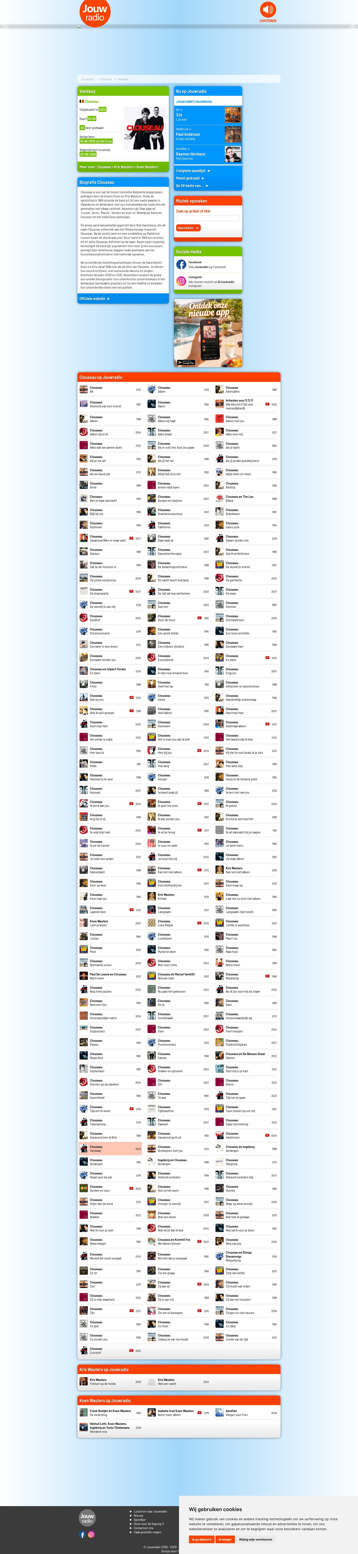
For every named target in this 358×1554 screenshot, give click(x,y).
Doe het (164, 604)
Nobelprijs (232, 976)
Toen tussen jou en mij (240, 1109)
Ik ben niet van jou (237, 790)
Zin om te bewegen (170, 1311)
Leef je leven (99, 923)
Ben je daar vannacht (103, 498)
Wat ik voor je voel (101, 1228)
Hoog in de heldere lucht (241, 777)
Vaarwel (164, 1122)
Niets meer (233, 963)
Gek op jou (97, 697)
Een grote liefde (168, 631)
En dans (232, 658)
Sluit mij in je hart (237, 1069)
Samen (164, 1056)
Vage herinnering (237, 1122)
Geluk (164, 697)
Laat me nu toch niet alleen (243, 896)
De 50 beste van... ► (192, 185)
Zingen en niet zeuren (240, 1311)
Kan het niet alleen (170, 870)
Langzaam (164, 910)
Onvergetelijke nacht (103, 1016)
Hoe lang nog (234, 764)
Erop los (232, 671)
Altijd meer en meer (238, 472)
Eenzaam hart (234, 644)
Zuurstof (96, 1350)
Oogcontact (97, 1029)
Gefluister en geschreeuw (242, 684)
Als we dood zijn (100, 472)
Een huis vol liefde (237, 631)
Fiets (96, 684)
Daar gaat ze (165, 538)
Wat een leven (167, 1215)
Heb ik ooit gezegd (102, 711)
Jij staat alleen (235, 857)
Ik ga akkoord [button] (201, 1539)
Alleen (96, 419)
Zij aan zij (164, 1284)
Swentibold (97, 1095)
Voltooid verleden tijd (239, 1175)
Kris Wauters (124, 166)
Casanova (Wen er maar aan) (108, 538)
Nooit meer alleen (176, 1413)
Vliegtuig (232, 1162)
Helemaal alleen (236, 724)
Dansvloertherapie (170, 551)
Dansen (96, 551)
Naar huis (232, 949)
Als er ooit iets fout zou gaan (176, 445)
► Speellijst (137, 1519)
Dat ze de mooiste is (103, 565)
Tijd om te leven (100, 1109)
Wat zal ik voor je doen (240, 1228)
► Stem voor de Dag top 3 (146, 1524)
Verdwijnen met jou (170, 1148)
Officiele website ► (95, 298)
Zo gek (96, 1324)
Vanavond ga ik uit (169, 1135)
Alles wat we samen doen (106, 445)
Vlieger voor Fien (237, 1413)
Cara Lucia (232, 525)
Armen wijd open (168, 485)
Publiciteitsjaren (236, 1042)
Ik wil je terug (166, 830)
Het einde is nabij (101, 737)
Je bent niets (234, 843)
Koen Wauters (147, 166)
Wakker (96, 1215)
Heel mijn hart (235, 711)
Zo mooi (164, 1324)
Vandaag (96, 1148)
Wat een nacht (167, 1381)
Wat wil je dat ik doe (170, 1228)
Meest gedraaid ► (190, 178)
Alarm (164, 404)
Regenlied (96, 1056)
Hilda (96, 764)
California (164, 525)
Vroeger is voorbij (169, 1202)
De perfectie (234, 578)
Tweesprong (98, 1122)
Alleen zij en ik (99, 432)
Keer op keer (98, 883)
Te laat (164, 1095)
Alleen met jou (235, 419)
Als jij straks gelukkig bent (242, 459)
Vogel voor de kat (101, 1175)
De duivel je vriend (238, 565)
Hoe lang (164, 764)
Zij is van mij (166, 1297)
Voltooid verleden (169, 1175)
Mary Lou (232, 936)
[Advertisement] (264, 148)
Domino (232, 604)
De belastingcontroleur (172, 565)
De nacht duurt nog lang (173, 578)
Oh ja (164, 1002)
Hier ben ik (97, 750)
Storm (232, 1082)
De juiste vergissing (103, 578)
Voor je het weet (168, 1188)
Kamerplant (97, 870)
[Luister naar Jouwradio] (268, 21)
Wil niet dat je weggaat (172, 1256)
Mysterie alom (167, 949)
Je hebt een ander (102, 857)
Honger (164, 777)
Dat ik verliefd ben (237, 551)
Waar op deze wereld (239, 1202)
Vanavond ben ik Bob (103, 1135)
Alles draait (165, 432)
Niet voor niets (167, 963)
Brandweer (233, 512)
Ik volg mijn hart (100, 830)
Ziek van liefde (235, 1271)
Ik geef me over (168, 803)
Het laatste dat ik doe (239, 737)
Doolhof (96, 618)
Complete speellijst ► (193, 170)
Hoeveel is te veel (101, 777)
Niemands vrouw (100, 963)
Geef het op (165, 684)
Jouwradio (87, 79)
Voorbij (232, 1188)
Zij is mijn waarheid (102, 1297)
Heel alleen (165, 711)
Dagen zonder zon (237, 538)
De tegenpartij (99, 591)
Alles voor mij (234, 432)
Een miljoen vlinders (171, 644)
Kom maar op (234, 883)
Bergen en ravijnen (170, 498)
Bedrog (232, 485)
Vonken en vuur (100, 1188)
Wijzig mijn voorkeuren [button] (255, 1539)
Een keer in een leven (104, 644)
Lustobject (165, 936)
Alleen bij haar (167, 419)
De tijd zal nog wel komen (174, 591)
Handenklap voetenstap (241, 697)
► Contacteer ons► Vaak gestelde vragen (145, 1530)
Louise (96, 936)
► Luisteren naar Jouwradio (148, 1511)
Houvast (96, 790)
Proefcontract (167, 1042)
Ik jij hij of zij (97, 817)
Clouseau (106, 79)
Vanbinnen (233, 1135)
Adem (164, 389)
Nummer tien (98, 1002)
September (97, 1069)
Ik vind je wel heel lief (239, 817)
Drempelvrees (235, 618)
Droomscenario (100, 631)
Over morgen (234, 1029)
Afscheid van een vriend (105, 404)
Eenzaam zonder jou (103, 658)
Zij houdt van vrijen (238, 1284)
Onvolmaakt (165, 1016)
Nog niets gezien (101, 989)
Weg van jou (233, 1241)
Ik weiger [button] (225, 1539)
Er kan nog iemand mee (173, 671)
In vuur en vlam (167, 843)
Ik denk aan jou (99, 803)
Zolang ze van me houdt (173, 1337)
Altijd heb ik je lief (169, 472)
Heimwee (164, 724)
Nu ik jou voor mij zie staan (243, 989)
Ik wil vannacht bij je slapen (243, 830)
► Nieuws (136, 1515)
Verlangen (96, 1162)
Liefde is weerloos (238, 923)
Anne (96, 485)
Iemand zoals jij (168, 790)
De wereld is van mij (102, 604)
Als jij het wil (166, 459)
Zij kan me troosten (238, 1297)
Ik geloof (232, 803)
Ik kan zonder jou (169, 817)
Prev (5, 26)
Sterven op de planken (104, 1082)
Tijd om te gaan (236, 1095)
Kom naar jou (98, 896)
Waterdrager (98, 1241)
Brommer (96, 525)
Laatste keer (98, 910)
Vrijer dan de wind (101, 1202)
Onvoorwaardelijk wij (239, 1016)
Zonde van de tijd (237, 1337)
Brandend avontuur (170, 512)
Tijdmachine (166, 1109)
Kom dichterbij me (170, 883)
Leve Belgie (165, 923)
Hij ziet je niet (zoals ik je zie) (244, 750)
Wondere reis (110, 1427)
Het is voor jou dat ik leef (174, 737)
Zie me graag (166, 1271)
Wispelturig (239, 1256)
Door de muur (166, 618)
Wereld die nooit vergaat (105, 1256)
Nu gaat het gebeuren (172, 989)
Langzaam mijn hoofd (239, 910)
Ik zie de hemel (99, 843)
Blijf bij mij (96, 512)
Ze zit (96, 1271)
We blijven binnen (174, 1241)
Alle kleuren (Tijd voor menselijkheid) (239, 404)
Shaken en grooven (170, 1069)
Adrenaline (233, 389)
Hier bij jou (165, 750)
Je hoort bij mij (167, 857)
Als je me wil (98, 459)
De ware (232, 591)
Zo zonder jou (99, 1337)
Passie (96, 1042)
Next (352, 26)
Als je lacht (232, 445)
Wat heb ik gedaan (237, 1215)
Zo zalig (232, 1324)
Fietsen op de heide (103, 1381)
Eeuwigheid (165, 658)
